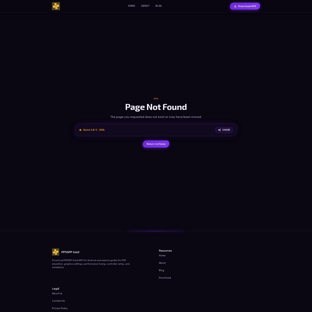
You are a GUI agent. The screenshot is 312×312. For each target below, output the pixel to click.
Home (131, 5)
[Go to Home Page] (56, 6)
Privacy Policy (60, 308)
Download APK (247, 6)
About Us (57, 293)
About (145, 5)
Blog (158, 5)
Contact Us (58, 300)
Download (165, 277)
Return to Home (156, 143)
